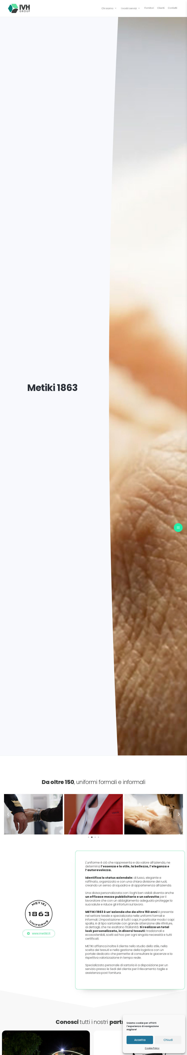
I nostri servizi (129, 8)
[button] (8, 814)
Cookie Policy (152, 1048)
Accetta (140, 1040)
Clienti (161, 8)
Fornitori (149, 8)
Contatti (172, 8)
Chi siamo (107, 8)
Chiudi (168, 1040)
